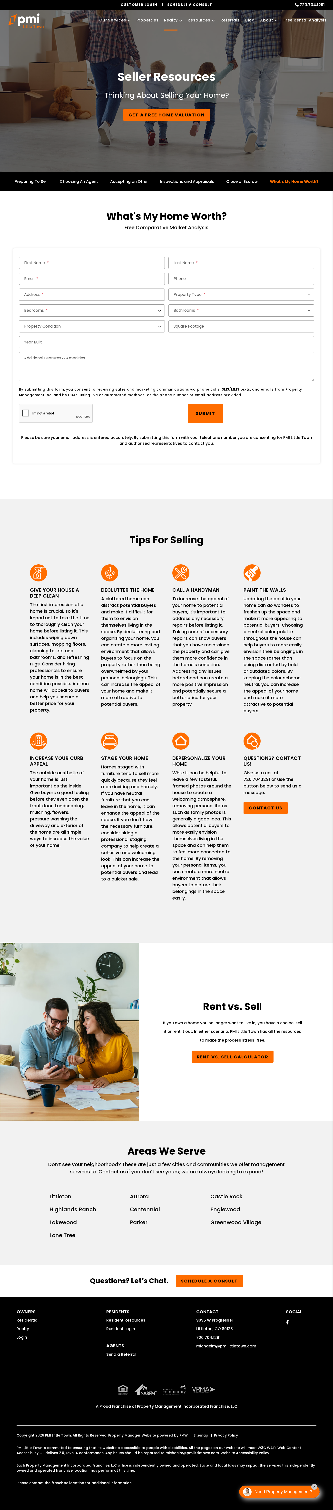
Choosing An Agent (79, 181)
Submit (205, 413)
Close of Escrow (242, 181)
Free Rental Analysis (305, 20)
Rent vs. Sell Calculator (232, 1057)
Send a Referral (121, 1354)
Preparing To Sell (31, 181)
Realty (171, 20)
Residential (28, 1320)
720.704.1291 (312, 5)
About (266, 20)
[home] (26, 20)
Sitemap (201, 1435)
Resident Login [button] (120, 1329)
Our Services (112, 20)
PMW (183, 1435)
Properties (148, 20)
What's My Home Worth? (294, 181)
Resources (199, 20)
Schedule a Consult (209, 1281)
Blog (250, 20)
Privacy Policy (226, 1435)
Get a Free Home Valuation (166, 115)
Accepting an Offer (129, 181)
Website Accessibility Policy (245, 1452)
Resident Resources (125, 1320)
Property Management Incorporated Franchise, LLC (187, 1406)
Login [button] (22, 1337)
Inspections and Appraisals (187, 181)
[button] (287, 1322)
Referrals (230, 20)
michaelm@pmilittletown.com (226, 1346)
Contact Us (266, 808)
